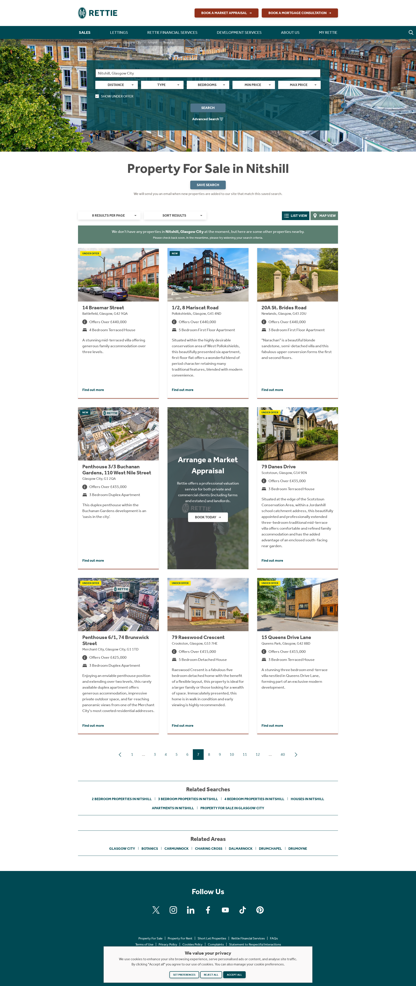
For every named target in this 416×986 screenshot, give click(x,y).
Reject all (211, 974)
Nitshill (152, 42)
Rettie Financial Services (248, 938)
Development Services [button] (239, 32)
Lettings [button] (119, 32)
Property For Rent (180, 938)
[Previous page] (120, 754)
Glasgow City (132, 42)
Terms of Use (144, 944)
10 (232, 754)
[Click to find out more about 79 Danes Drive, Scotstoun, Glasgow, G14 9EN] (297, 488)
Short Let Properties (212, 938)
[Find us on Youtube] (225, 910)
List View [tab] (299, 216)
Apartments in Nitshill (173, 808)
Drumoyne (297, 849)
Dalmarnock (240, 849)
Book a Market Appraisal (224, 13)
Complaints (216, 944)
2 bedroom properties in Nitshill (122, 799)
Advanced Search (205, 119)
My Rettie (328, 32)
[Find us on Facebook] (208, 910)
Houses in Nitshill (307, 799)
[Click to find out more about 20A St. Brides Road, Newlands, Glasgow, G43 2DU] (297, 323)
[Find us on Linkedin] (190, 910)
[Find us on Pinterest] (260, 910)
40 (283, 754)
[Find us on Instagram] (173, 910)
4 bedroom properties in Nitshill (254, 799)
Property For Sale (105, 42)
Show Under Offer (117, 96)
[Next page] (296, 754)
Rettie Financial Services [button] (172, 32)
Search (208, 108)
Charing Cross (208, 849)
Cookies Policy (192, 944)
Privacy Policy (168, 944)
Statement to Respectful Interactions (255, 944)
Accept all (234, 974)
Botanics (149, 849)
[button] (411, 32)
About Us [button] (290, 32)
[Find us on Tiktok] (242, 910)
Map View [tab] (327, 216)
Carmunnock (176, 849)
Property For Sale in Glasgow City (232, 808)
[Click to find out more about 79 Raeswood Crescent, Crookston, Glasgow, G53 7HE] (207, 656)
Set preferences (184, 974)
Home (82, 42)
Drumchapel (270, 849)
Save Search (208, 185)
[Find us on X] (156, 910)
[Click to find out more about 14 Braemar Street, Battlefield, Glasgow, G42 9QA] (118, 323)
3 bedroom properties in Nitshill (188, 799)
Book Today (205, 517)
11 (245, 754)
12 (258, 754)
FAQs (274, 938)
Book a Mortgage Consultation (297, 13)
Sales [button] (85, 32)
